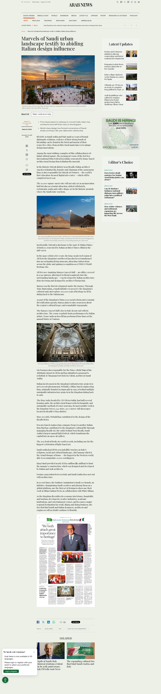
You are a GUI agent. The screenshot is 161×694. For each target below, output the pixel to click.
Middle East (43, 16)
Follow (27, 174)
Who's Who (60, 20)
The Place (36, 20)
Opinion (94, 16)
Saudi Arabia (29, 16)
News (26, 20)
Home (23, 31)
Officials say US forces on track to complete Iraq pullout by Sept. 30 (114, 87)
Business (64, 16)
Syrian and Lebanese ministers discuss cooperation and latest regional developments (114, 55)
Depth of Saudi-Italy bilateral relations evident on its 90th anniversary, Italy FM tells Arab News (50, 665)
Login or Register (11, 671)
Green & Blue (86, 20)
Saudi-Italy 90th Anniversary (77, 628)
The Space (48, 20)
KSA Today (73, 20)
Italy (60, 628)
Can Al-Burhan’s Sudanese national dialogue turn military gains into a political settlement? (113, 193)
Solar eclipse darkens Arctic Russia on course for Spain (114, 76)
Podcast (134, 16)
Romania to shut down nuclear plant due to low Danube (113, 66)
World (54, 16)
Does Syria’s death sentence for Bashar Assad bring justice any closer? (114, 176)
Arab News (27, 2)
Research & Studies (118, 16)
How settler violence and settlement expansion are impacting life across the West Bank (113, 211)
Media (74, 16)
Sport (103, 16)
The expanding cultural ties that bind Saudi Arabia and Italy (80, 664)
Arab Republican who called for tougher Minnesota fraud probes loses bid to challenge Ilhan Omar (73, 25)
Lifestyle (83, 16)
